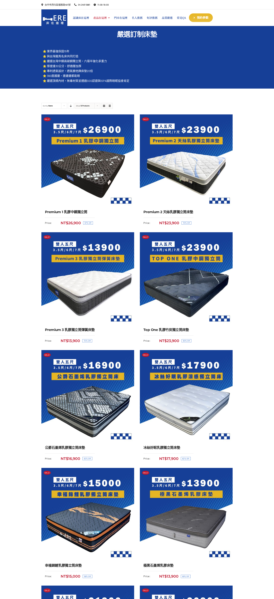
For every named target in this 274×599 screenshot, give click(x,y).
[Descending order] (71, 106)
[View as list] (110, 106)
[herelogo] (54, 10)
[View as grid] (104, 106)
